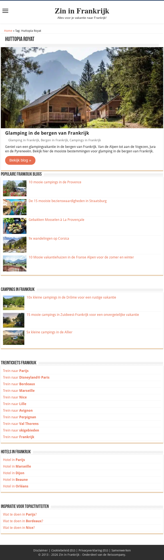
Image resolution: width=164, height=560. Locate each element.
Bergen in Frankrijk (54, 140)
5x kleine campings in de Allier (49, 332)
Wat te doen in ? (20, 514)
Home (7, 30)
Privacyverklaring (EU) (93, 550)
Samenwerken (121, 550)
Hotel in (14, 460)
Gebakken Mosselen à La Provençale (56, 220)
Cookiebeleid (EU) (63, 550)
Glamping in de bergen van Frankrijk (47, 133)
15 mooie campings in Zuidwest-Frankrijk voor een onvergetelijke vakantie (82, 315)
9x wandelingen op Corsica (49, 238)
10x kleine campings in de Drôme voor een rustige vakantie (71, 297)
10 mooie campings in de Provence (55, 182)
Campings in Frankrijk (85, 140)
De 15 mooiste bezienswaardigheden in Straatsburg (68, 201)
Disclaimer (40, 550)
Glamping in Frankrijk (23, 140)
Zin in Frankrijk (82, 10)
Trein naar (16, 371)
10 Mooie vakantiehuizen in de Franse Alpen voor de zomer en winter (81, 257)
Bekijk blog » (20, 160)
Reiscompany (116, 554)
